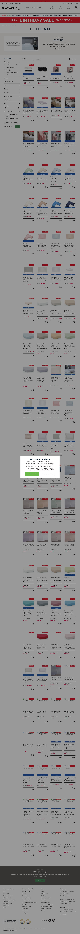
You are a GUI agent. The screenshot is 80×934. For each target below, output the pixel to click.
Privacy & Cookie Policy (46, 470)
